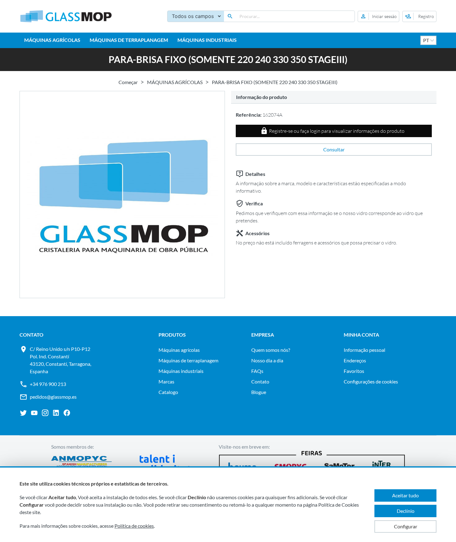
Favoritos (354, 371)
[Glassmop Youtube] (34, 412)
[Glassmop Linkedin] (56, 412)
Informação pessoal (364, 350)
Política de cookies (134, 526)
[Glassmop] (66, 16)
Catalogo (168, 392)
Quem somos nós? (270, 350)
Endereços (355, 360)
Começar (128, 82)
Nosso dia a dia (267, 360)
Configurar (405, 526)
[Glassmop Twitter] (23, 412)
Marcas (166, 381)
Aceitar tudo (405, 495)
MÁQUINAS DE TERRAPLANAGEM (129, 40)
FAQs (257, 371)
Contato (260, 381)
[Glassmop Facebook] (67, 412)
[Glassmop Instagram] (45, 412)
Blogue (258, 392)
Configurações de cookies (371, 381)
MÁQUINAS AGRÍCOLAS (52, 40)
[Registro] (419, 16)
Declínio (405, 511)
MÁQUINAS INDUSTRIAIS (207, 40)
